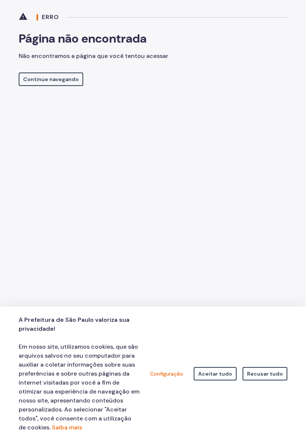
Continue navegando (51, 79)
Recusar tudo (265, 373)
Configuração (166, 373)
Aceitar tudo (215, 373)
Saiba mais (67, 427)
